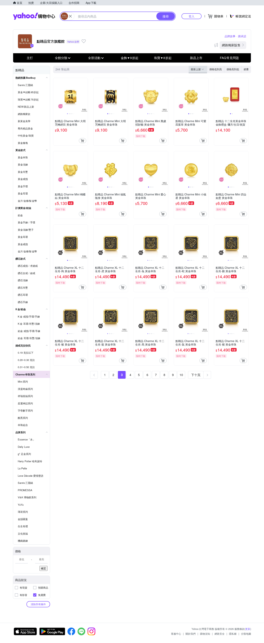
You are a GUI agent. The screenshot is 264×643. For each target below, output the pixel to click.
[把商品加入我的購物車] (82, 140)
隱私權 (233, 633)
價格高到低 (233, 69)
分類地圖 (246, 633)
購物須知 (205, 633)
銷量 (246, 69)
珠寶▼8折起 (163, 58)
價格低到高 (215, 69)
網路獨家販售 (231, 45)
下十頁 (195, 375)
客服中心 (176, 633)
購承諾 (242, 36)
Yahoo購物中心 (34, 16)
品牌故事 (230, 36)
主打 (30, 58)
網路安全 (220, 633)
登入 (191, 16)
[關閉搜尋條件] (70, 16)
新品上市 (196, 58)
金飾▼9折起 (129, 58)
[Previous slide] (55, 95)
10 (181, 375)
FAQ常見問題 (229, 58)
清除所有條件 (38, 604)
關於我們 (191, 633)
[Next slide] (85, 95)
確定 (43, 568)
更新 (247, 629)
